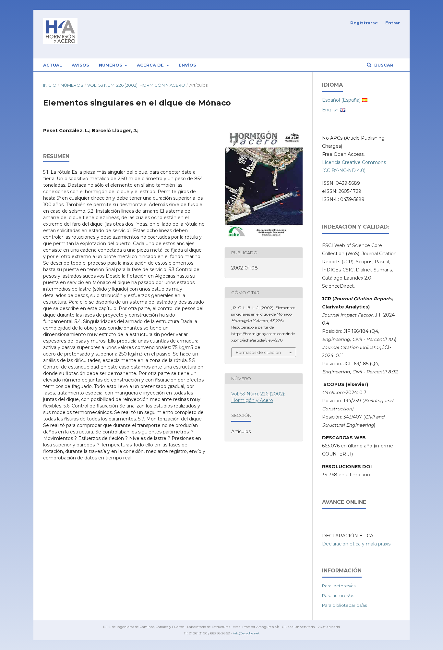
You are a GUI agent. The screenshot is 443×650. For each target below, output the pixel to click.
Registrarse (364, 22)
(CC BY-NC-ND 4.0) (343, 170)
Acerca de (151, 65)
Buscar (383, 65)
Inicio (49, 85)
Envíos (187, 65)
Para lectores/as (338, 585)
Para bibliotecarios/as (344, 605)
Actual (52, 65)
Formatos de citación (258, 352)
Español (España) (341, 100)
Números (111, 65)
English (330, 110)
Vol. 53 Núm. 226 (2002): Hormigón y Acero (136, 85)
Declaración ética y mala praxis (356, 544)
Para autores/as (338, 595)
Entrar (392, 22)
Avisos (80, 65)
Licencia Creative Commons (354, 162)
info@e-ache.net (246, 633)
